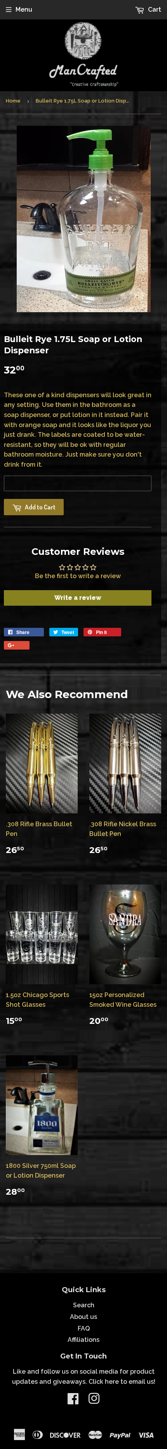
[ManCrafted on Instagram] (94, 1401)
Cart (153, 9)
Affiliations (83, 1339)
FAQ (84, 1328)
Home (13, 101)
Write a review (77, 597)
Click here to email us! (122, 1381)
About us (83, 1316)
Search (83, 1305)
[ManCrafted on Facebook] (73, 1401)
